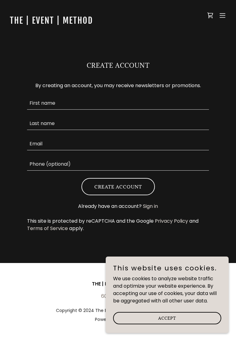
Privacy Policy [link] (171, 221)
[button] (222, 15)
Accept (167, 317)
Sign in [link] (150, 206)
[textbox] (118, 103)
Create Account (118, 187)
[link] (51, 22)
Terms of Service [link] (47, 228)
